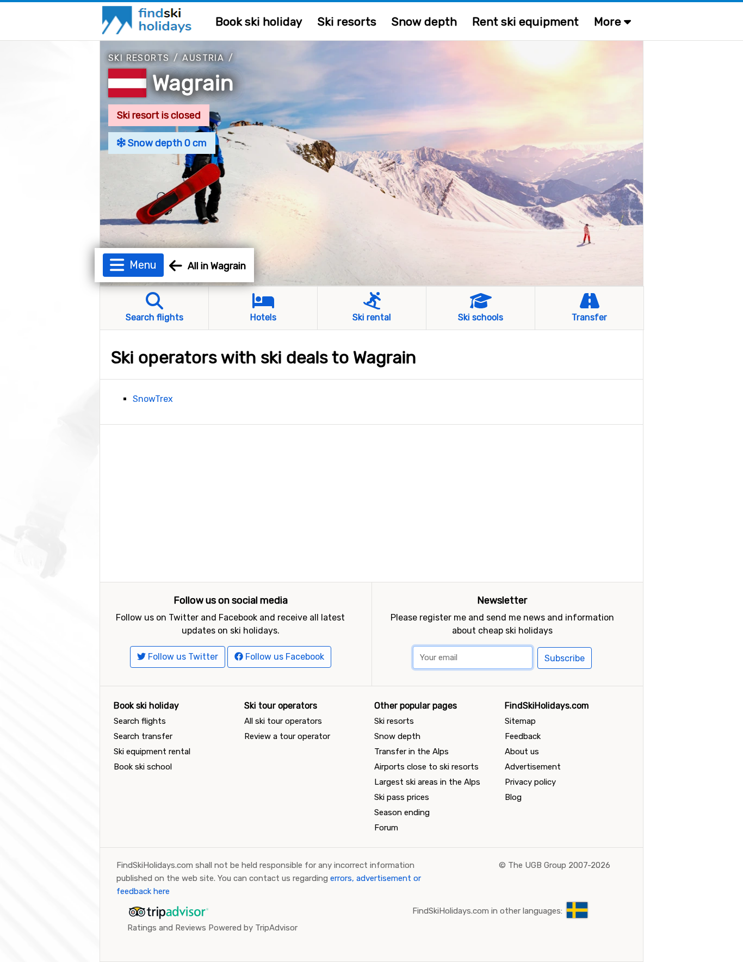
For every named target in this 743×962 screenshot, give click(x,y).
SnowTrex (153, 399)
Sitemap (520, 721)
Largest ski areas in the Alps (427, 782)
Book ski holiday (258, 21)
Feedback (523, 736)
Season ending (402, 812)
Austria (203, 58)
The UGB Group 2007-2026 (559, 865)
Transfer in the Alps (411, 751)
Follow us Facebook (283, 656)
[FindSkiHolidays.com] (148, 19)
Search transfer (143, 736)
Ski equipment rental (152, 751)
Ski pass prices (401, 797)
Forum (386, 828)
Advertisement (533, 767)
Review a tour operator (287, 736)
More (609, 21)
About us (522, 751)
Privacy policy (530, 782)
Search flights (140, 721)
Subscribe (564, 658)
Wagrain (193, 83)
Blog (513, 797)
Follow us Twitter (182, 656)
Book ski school (143, 767)
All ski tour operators (283, 721)
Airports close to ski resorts (426, 767)
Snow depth (424, 21)
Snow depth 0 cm (166, 143)
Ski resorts (347, 21)
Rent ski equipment (525, 21)
